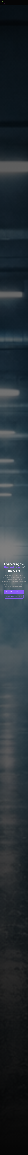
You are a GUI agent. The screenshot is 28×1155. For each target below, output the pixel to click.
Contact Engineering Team (14, 596)
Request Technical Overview (14, 592)
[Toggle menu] (24, 2)
